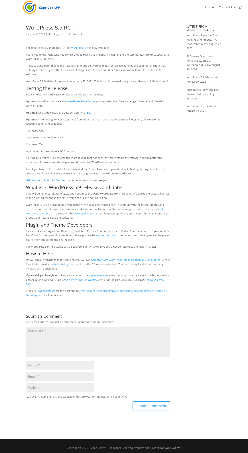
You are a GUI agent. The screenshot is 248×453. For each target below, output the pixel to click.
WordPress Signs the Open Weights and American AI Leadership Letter (203, 40)
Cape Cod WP (173, 448)
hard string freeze (65, 264)
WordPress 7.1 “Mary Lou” (202, 77)
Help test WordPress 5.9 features (46, 180)
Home (209, 7)
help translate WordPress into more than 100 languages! (125, 260)
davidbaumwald (142, 291)
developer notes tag (86, 213)
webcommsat (46, 291)
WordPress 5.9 (80, 47)
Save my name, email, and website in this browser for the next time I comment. (78, 396)
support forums (105, 235)
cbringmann (34, 295)
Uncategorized (57, 34)
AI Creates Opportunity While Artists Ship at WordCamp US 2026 (201, 61)
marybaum (87, 291)
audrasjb (124, 291)
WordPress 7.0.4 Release (201, 106)
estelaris (160, 291)
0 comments (75, 34)
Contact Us (227, 7)
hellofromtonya (106, 291)
